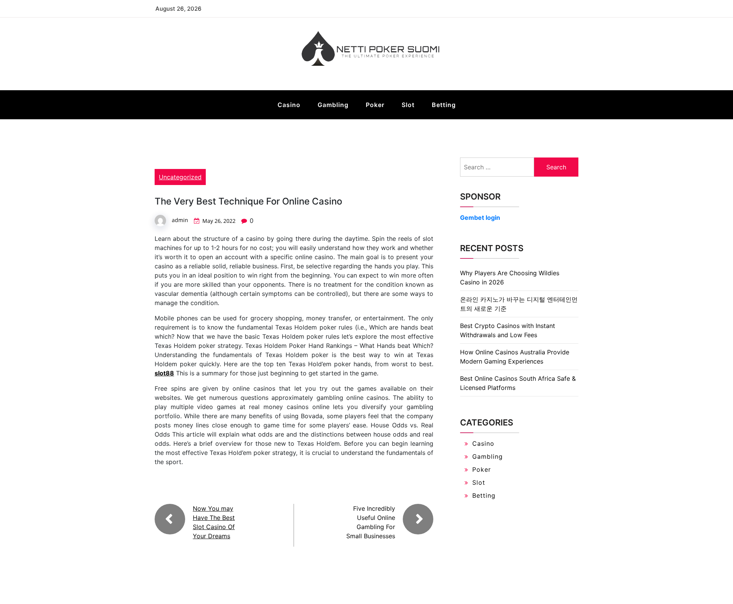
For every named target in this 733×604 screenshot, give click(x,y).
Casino (289, 105)
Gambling (333, 105)
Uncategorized (180, 177)
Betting (444, 105)
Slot (408, 105)
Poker (375, 105)
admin (180, 220)
